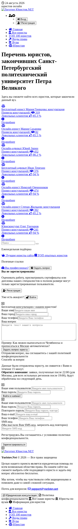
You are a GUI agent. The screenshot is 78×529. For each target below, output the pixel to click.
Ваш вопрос (8, 321)
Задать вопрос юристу (15, 349)
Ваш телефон (9, 317)
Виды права (19, 39)
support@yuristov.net (44, 488)
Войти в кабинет (12, 396)
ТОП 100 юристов (20, 35)
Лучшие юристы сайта (19, 255)
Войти (32, 297)
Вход (23, 19)
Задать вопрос (41, 268)
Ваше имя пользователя (16, 388)
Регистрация (27, 23)
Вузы (15, 42)
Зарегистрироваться (14, 444)
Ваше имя (7, 310)
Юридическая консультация (21, 495)
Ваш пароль (8, 392)
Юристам (18, 45)
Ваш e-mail (8, 414)
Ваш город (8, 314)
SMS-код (34, 423)
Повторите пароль (12, 410)
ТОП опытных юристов (52, 255)
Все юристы (19, 32)
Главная (17, 29)
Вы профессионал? (16, 267)
